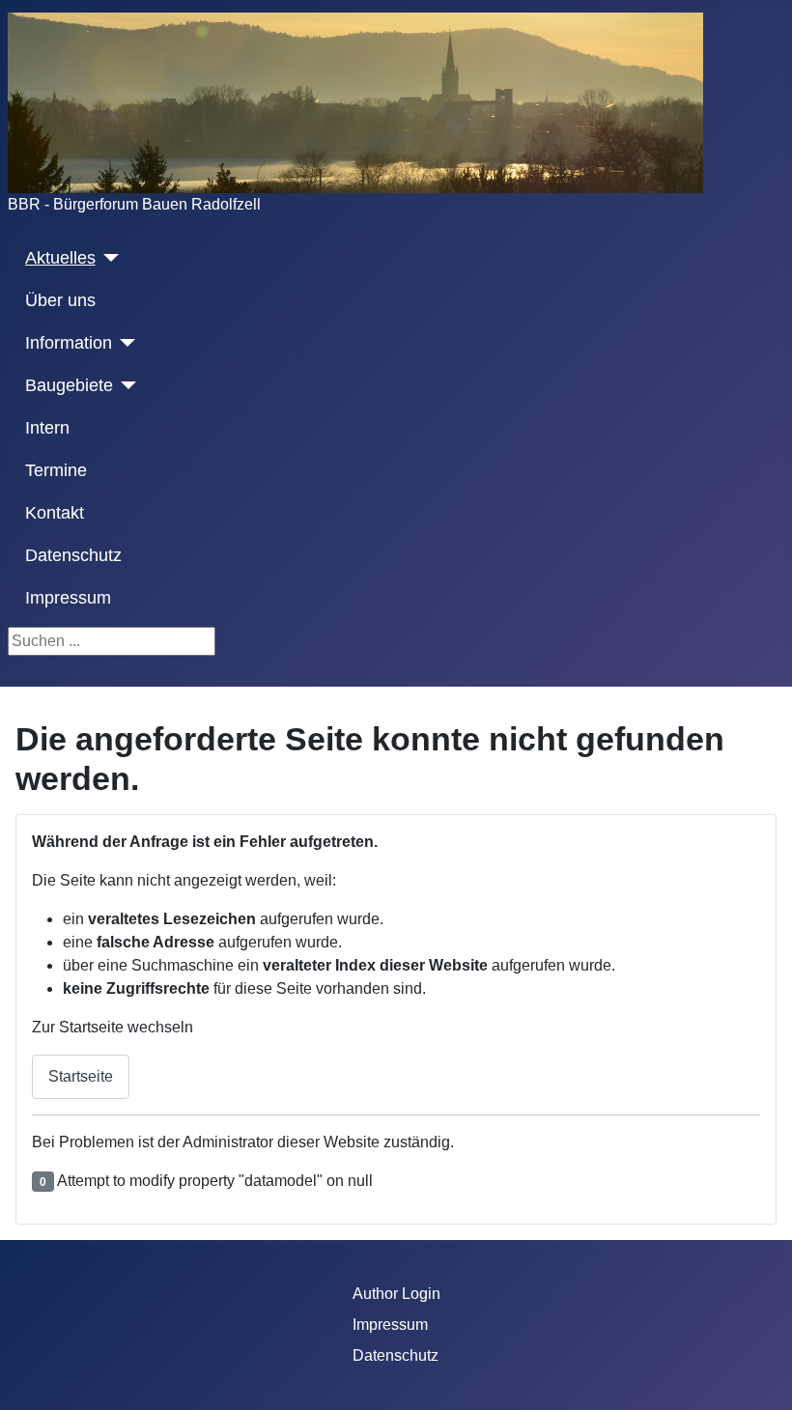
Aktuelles (60, 258)
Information (68, 342)
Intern (47, 427)
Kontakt (54, 512)
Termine (56, 470)
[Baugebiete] (125, 385)
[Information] (124, 343)
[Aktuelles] (108, 258)
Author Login (396, 1293)
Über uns (60, 300)
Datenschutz (73, 555)
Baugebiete (69, 385)
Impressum (68, 597)
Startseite (80, 1076)
